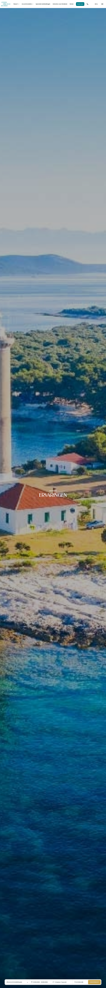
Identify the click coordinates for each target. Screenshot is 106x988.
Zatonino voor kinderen (60, 4)
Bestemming (53, 490)
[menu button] (102, 4)
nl (97, 4)
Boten (71, 4)
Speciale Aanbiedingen (43, 4)
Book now (80, 4)
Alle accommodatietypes (14, 982)
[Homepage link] (4, 4)
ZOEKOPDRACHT (94, 982)
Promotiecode (78, 982)
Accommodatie (27, 4)
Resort (16, 4)
